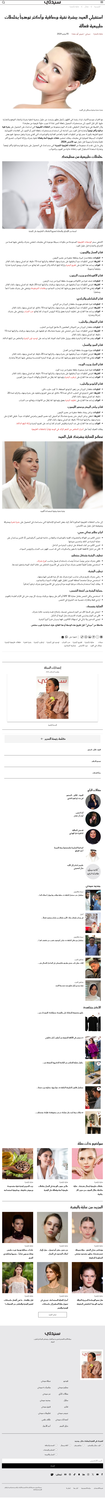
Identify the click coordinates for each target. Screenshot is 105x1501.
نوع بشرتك (41, 561)
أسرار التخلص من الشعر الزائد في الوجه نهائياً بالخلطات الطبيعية (57, 429)
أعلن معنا (76, 1488)
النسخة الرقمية (52, 725)
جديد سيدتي (93, 886)
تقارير (66, 1407)
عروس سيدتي (62, 1413)
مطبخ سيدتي (63, 1387)
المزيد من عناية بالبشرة (86, 1207)
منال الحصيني (78, 868)
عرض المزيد (52, 1314)
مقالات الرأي (94, 790)
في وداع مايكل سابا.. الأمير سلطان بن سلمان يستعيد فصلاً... (62, 917)
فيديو (65, 1381)
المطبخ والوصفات (48, 1450)
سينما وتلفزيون (78, 891)
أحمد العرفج (79, 851)
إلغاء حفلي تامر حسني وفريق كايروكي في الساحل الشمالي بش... (60, 963)
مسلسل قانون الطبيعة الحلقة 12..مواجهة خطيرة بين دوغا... (60, 1087)
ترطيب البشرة (70, 377)
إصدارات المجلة (52, 667)
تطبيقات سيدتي (44, 1413)
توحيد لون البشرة (31, 338)
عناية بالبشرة (98, 34)
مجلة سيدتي (46, 1381)
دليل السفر (64, 1426)
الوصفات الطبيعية (84, 242)
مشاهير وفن (78, 1445)
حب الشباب (28, 312)
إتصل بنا (68, 1488)
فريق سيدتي (46, 1407)
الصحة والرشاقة (49, 1445)
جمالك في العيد (96, 645)
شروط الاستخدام (98, 1488)
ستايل (66, 1400)
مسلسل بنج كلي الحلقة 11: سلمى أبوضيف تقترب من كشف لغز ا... (60, 940)
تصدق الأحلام (96, 761)
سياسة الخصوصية (86, 1488)
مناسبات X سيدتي (44, 1387)
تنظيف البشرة (71, 400)
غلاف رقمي (46, 1420)
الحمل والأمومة (49, 1454)
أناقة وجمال (64, 1445)
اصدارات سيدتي (61, 1420)
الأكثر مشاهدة (92, 1007)
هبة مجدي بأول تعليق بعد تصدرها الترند (69, 985)
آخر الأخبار (47, 1426)
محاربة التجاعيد (70, 645)
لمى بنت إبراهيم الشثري (75, 798)
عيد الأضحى (83, 645)
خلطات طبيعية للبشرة (13, 642)
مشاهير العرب (79, 959)
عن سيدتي (47, 1394)
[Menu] (102, 2)
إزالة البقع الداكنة (23, 424)
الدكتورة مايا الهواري (76, 833)
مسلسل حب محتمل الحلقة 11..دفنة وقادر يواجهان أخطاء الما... (60, 895)
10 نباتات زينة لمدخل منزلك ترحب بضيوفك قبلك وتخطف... (59, 1112)
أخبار (81, 914)
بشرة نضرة (15, 522)
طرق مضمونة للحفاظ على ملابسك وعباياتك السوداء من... (60, 1013)
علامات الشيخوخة (38, 288)
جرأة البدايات (96, 773)
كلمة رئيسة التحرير (55, 739)
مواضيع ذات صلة (90, 1144)
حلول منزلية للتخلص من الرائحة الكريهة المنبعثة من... (62, 1062)
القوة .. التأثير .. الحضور (94, 749)
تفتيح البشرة (71, 265)
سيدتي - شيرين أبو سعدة (81, 34)
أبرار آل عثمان (78, 816)
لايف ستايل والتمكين (94, 1445)
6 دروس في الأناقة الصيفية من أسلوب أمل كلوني (64, 1037)
